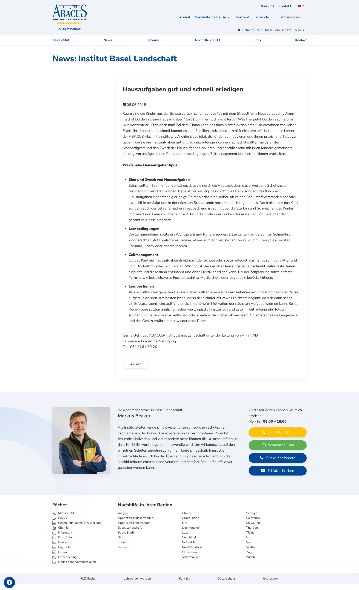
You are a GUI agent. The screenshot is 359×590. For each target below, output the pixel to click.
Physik (62, 518)
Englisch (61, 547)
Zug (249, 552)
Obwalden (189, 552)
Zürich (250, 557)
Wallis (250, 547)
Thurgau (252, 528)
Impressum (271, 579)
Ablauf (184, 17)
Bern (121, 537)
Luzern (186, 533)
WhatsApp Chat (280, 445)
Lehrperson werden (137, 579)
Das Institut (60, 40)
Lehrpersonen (289, 17)
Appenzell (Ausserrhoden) (136, 518)
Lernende (261, 17)
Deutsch (63, 542)
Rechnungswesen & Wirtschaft (79, 523)
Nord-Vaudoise (192, 547)
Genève (123, 547)
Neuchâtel (189, 537)
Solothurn (253, 518)
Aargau (123, 513)
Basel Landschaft (130, 528)
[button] (300, 6)
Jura (184, 523)
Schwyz (251, 513)
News (108, 40)
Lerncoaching (67, 557)
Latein (62, 552)
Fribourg (124, 542)
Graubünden (190, 518)
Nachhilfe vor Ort (207, 40)
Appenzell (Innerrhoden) (134, 523)
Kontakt (285, 6)
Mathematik (66, 513)
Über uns (267, 6)
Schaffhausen (191, 557)
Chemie (63, 528)
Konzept (242, 17)
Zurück (135, 363)
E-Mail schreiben (280, 470)
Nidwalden (189, 542)
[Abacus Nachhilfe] (238, 30)
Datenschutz (226, 579)
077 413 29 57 (280, 432)
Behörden (153, 40)
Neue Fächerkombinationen (76, 562)
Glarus (186, 513)
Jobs (257, 40)
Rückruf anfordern (280, 458)
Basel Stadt (126, 533)
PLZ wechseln (71, 28)
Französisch (65, 537)
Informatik (64, 533)
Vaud (249, 542)
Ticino (250, 533)
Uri (248, 537)
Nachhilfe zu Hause (210, 17)
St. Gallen (253, 523)
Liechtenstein (191, 528)
